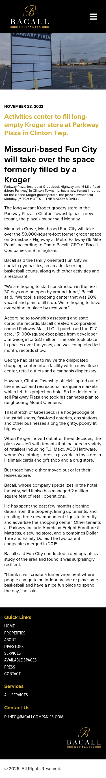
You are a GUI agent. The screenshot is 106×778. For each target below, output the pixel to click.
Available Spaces (20, 660)
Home (9, 626)
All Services (16, 694)
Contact (12, 673)
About (10, 639)
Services (12, 653)
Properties (14, 633)
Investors (14, 646)
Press (9, 667)
